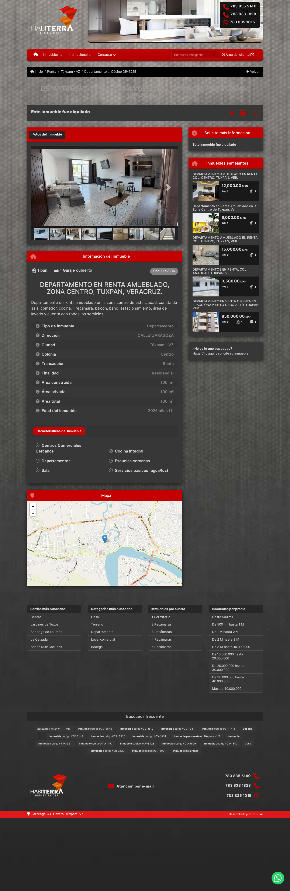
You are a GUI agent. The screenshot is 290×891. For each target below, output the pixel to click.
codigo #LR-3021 (149, 750)
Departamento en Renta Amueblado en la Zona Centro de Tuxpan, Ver (224, 208)
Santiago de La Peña (46, 632)
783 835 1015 (242, 22)
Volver (254, 72)
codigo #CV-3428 (137, 743)
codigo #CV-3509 (179, 743)
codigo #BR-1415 (218, 728)
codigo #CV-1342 (220, 743)
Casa (95, 617)
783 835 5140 (243, 6)
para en (197, 736)
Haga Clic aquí (204, 353)
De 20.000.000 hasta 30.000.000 (228, 668)
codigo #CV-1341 (177, 728)
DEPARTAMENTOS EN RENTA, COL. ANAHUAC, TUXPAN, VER (220, 271)
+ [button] (33, 506)
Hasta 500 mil (222, 617)
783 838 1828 (243, 14)
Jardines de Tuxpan (46, 624)
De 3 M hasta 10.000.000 (231, 647)
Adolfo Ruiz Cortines (46, 647)
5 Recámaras (162, 647)
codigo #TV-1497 (96, 743)
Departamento (95, 72)
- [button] (33, 513)
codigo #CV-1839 (149, 736)
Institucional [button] (78, 55)
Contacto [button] (105, 55)
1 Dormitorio (161, 617)
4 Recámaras (162, 639)
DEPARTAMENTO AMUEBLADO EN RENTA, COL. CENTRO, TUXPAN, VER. (226, 176)
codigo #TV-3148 (66, 736)
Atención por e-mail (135, 786)
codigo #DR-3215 (53, 728)
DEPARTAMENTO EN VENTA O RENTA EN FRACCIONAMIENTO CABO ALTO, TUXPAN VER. (226, 304)
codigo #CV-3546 (95, 728)
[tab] (47, 135)
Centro (36, 617)
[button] (42, 187)
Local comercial (103, 639)
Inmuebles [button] (51, 55)
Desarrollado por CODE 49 (246, 814)
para (185, 750)
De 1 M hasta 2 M (225, 632)
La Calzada (39, 639)
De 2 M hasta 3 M (225, 639)
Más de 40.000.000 (226, 689)
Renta (51, 72)
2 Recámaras (162, 624)
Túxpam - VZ (70, 72)
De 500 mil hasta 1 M (228, 624)
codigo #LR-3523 (107, 750)
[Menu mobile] (36, 55)
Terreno (97, 624)
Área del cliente (238, 55)
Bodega (97, 647)
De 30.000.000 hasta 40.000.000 (228, 679)
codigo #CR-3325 (108, 736)
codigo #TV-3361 (55, 743)
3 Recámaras (162, 632)
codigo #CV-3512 (136, 728)
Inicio (38, 72)
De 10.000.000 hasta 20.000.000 (227, 656)
